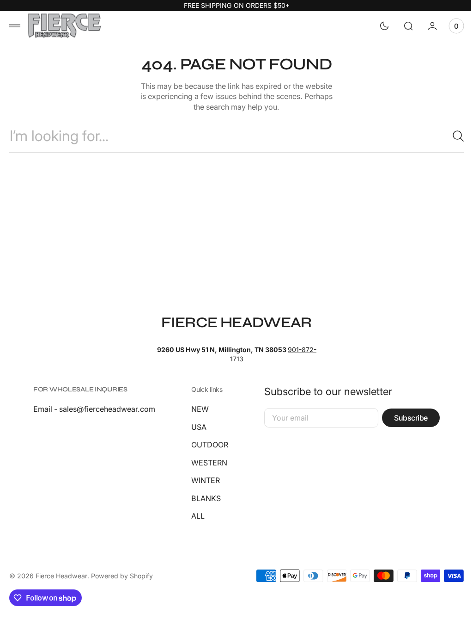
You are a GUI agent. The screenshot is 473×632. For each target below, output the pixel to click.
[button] (14, 25)
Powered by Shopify (122, 576)
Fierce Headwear (61, 576)
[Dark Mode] (377, 26)
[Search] (447, 136)
